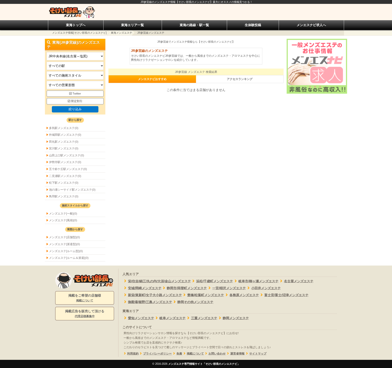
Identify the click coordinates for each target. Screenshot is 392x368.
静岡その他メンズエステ (195, 302)
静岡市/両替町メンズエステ (187, 288)
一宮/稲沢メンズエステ (229, 288)
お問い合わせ (217, 353)
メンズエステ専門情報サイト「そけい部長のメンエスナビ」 (204, 363)
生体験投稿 (253, 25)
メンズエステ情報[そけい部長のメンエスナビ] (79, 32)
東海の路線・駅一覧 (194, 25)
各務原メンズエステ (244, 295)
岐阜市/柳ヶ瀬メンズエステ (258, 281)
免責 (179, 353)
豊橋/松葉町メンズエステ (205, 295)
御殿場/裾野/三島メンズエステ (150, 302)
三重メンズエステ (204, 318)
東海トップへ (76, 25)
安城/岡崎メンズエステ (144, 288)
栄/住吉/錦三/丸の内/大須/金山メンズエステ (159, 281)
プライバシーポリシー (157, 353)
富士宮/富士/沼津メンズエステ (286, 295)
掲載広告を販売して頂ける (84, 313)
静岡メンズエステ (236, 318)
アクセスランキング (240, 79)
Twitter (76, 93)
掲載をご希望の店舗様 (84, 298)
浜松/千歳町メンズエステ (214, 281)
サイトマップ (257, 353)
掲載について (195, 353)
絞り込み (75, 109)
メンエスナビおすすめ (152, 79)
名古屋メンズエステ (298, 281)
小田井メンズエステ (266, 288)
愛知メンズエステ (141, 318)
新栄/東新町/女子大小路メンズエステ (155, 295)
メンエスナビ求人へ (311, 25)
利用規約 (133, 353)
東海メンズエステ (121, 32)
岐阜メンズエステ (172, 318)
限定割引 (76, 101)
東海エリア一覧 (132, 25)
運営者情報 (237, 353)
